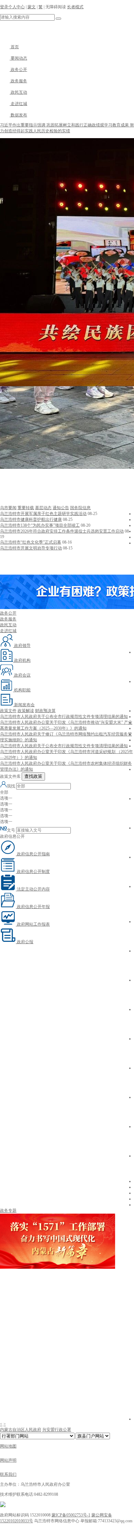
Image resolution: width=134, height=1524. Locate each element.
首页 (14, 46)
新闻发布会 (24, 704)
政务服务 (18, 81)
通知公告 (61, 507)
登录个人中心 (12, 6)
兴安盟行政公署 (56, 1429)
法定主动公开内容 (33, 889)
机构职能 (22, 690)
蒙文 (31, 6)
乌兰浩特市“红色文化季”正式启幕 (30, 542)
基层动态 (43, 507)
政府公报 (24, 941)
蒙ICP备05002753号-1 (71, 1515)
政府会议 (22, 675)
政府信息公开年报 (33, 906)
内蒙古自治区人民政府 (20, 1429)
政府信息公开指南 (33, 854)
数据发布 (18, 115)
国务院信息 (80, 507)
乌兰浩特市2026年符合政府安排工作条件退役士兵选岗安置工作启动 (62, 531)
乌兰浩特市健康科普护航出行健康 (31, 519)
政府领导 (22, 645)
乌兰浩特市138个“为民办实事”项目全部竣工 (40, 525)
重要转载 (26, 507)
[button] (67, 487)
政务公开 (18, 69)
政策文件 (8, 710)
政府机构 (22, 660)
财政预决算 (45, 710)
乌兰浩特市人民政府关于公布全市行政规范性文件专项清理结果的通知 (64, 716)
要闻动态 (18, 58)
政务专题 (8, 1210)
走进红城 (18, 103)
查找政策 (33, 776)
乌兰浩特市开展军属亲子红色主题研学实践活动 (43, 513)
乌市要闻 (8, 507)
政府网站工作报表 (33, 924)
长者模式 (75, 6)
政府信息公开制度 (33, 871)
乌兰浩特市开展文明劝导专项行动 (31, 548)
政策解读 (26, 710)
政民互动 (18, 92)
